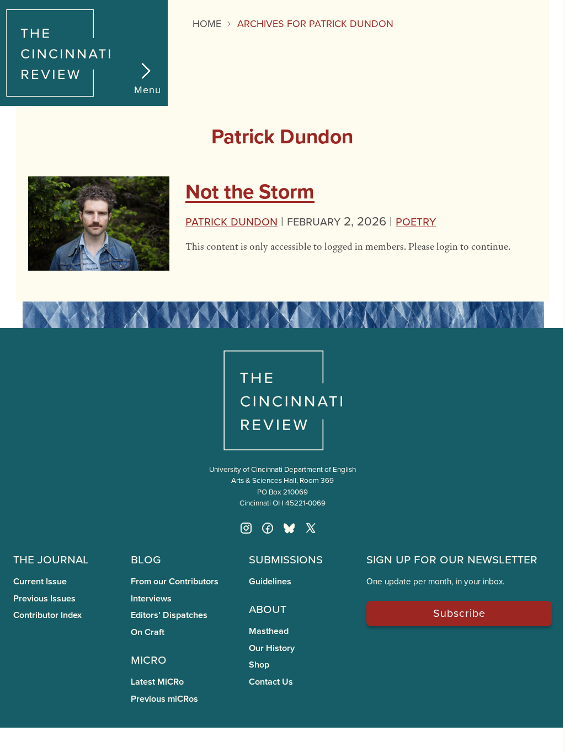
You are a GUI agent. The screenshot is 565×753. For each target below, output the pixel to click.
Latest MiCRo (157, 681)
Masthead (269, 631)
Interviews (151, 598)
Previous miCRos (164, 698)
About (267, 608)
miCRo (149, 659)
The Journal (51, 559)
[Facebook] (267, 528)
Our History (272, 648)
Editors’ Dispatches (169, 615)
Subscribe (459, 612)
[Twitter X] (310, 528)
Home (207, 23)
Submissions (286, 559)
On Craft (147, 632)
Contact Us (271, 681)
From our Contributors (174, 581)
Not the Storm (250, 191)
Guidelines (270, 581)
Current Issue (40, 581)
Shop (259, 664)
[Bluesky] (289, 528)
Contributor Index (47, 615)
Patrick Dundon (231, 220)
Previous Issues (44, 598)
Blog (146, 559)
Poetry (416, 220)
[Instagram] (246, 528)
